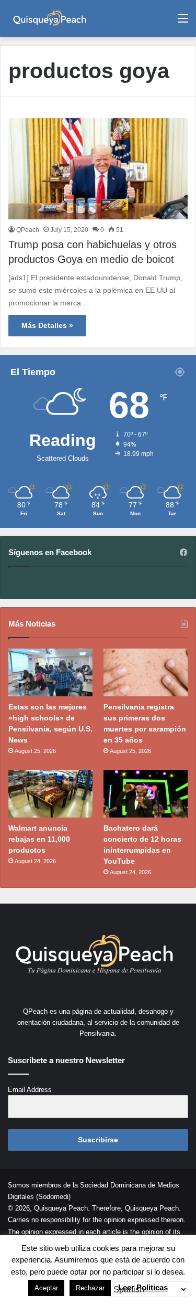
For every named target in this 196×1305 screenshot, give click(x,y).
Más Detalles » (47, 325)
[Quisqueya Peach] (49, 18)
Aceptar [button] (46, 1288)
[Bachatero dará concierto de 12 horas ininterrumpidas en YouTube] (145, 794)
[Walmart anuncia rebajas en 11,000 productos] (50, 794)
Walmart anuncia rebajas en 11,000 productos (39, 839)
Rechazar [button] (90, 1288)
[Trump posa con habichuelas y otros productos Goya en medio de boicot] (98, 168)
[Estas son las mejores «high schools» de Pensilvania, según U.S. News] (50, 672)
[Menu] (183, 22)
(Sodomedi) (53, 1197)
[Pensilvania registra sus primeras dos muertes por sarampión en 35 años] (145, 672)
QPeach (27, 230)
